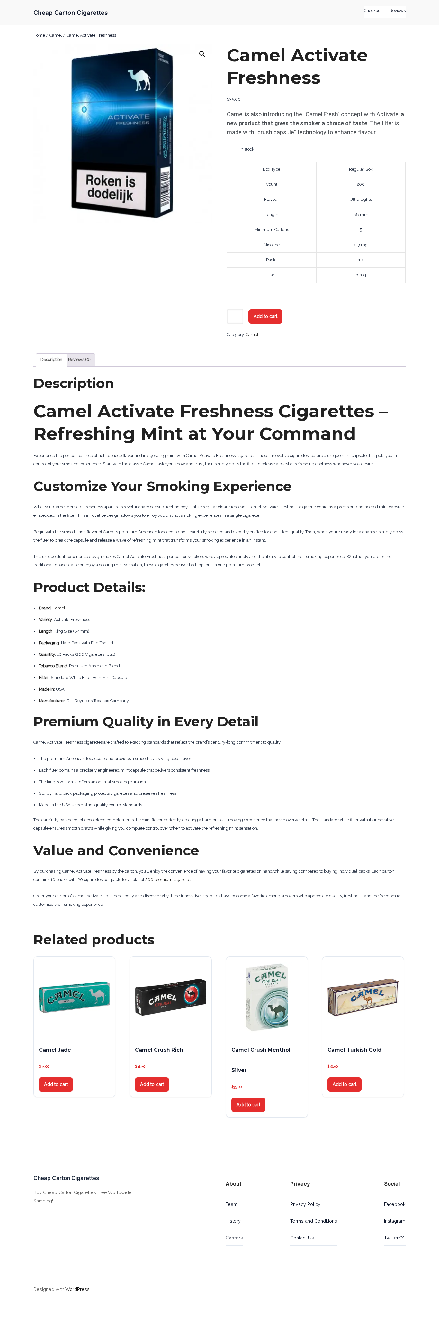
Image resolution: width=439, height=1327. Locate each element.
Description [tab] (51, 359)
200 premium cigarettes (168, 879)
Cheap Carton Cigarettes (70, 12)
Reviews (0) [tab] (79, 359)
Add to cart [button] (56, 1084)
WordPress (77, 1289)
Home (39, 35)
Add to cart (265, 316)
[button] (202, 54)
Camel (55, 35)
